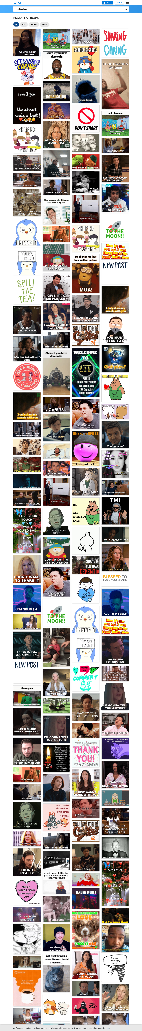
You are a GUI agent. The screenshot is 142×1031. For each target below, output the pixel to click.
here (107, 1028)
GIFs (24, 24)
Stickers (34, 24)
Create (108, 2)
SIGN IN (119, 2)
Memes (44, 24)
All (16, 24)
